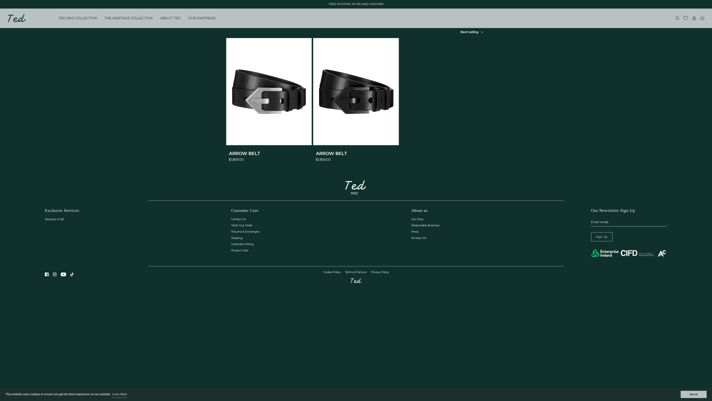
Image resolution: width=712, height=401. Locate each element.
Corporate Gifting (242, 244)
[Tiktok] (72, 274)
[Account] (693, 18)
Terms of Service (356, 272)
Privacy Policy (380, 272)
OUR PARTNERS (202, 18)
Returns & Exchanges (245, 231)
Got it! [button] (694, 394)
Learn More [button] (119, 394)
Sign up (602, 237)
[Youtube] (63, 274)
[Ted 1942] (16, 18)
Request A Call (54, 219)
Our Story (417, 219)
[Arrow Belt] (269, 91)
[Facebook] (47, 274)
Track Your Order (242, 225)
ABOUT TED (170, 18)
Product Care (239, 250)
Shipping (237, 238)
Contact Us (238, 219)
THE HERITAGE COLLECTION (128, 18)
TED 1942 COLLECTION (77, 18)
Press (414, 231)
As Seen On (418, 238)
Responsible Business (425, 225)
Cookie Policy (332, 272)
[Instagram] (55, 274)
